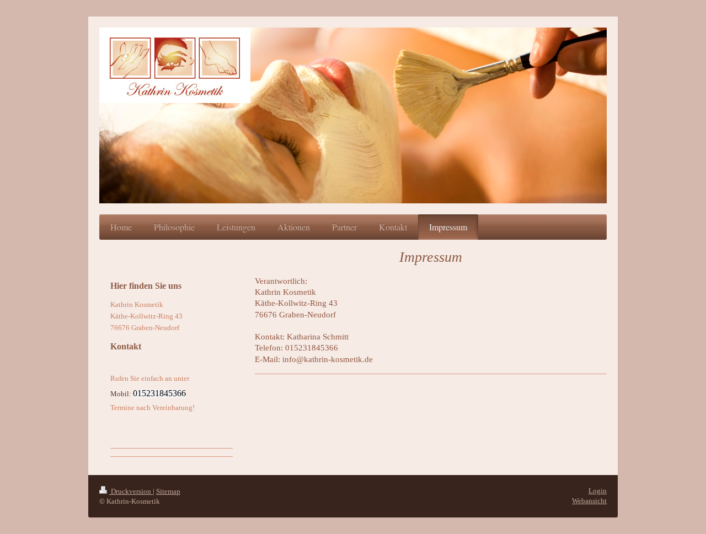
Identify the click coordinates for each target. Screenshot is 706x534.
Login (598, 491)
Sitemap (168, 491)
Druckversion (131, 491)
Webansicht (589, 501)
